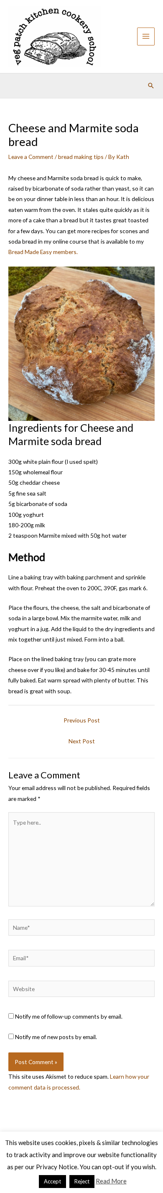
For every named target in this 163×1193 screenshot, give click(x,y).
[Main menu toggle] (146, 36)
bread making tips (81, 156)
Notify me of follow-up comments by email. (68, 1016)
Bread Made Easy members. (43, 251)
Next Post (82, 741)
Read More (111, 1181)
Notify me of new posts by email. (56, 1036)
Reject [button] (81, 1181)
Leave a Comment (30, 156)
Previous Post (82, 720)
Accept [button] (52, 1181)
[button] (151, 85)
